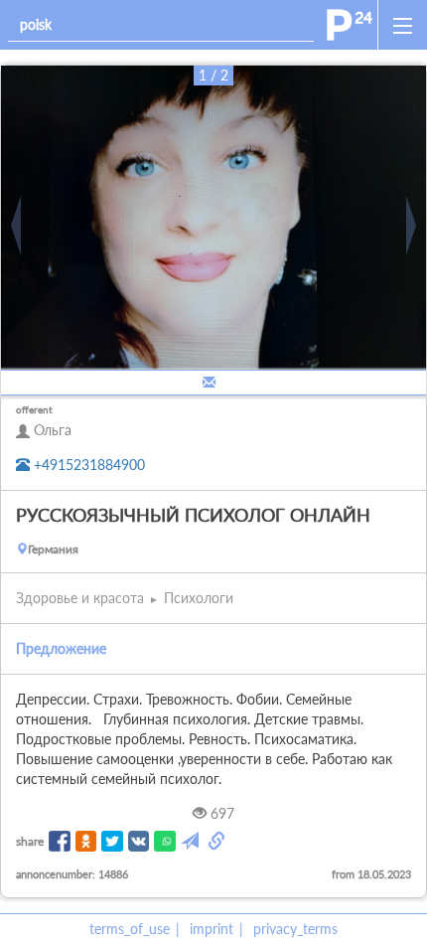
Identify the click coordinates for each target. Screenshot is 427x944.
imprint (211, 928)
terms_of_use (129, 928)
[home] (349, 25)
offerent (34, 409)
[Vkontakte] (139, 842)
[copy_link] (218, 842)
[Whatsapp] (165, 842)
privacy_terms (295, 928)
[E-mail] (192, 842)
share (30, 841)
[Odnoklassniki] (86, 842)
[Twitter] (112, 842)
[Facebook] (60, 842)
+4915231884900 (87, 464)
